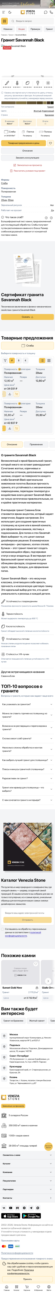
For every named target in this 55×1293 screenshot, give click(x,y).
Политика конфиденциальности (17, 1253)
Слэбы (4, 183)
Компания (7, 1172)
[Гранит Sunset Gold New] (20, 981)
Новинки (8, 29)
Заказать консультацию (27, 157)
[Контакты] (45, 12)
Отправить (27, 920)
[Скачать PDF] (10, 394)
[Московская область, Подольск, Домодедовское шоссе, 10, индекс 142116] (27, 1048)
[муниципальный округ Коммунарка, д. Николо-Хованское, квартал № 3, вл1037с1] (27, 1037)
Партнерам (8, 1189)
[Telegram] (31, 1208)
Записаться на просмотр (29, 165)
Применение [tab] (36, 444)
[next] (51, 217)
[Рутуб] (17, 1208)
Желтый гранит (37, 1020)
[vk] (4, 1208)
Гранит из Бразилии (13, 1020)
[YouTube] (11, 1208)
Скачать (26, 317)
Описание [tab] (12, 444)
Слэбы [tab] (30, 345)
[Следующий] (48, 981)
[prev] (46, 217)
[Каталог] (4, 21)
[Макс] (38, 1208)
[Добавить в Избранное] (50, 143)
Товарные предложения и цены (23, 143)
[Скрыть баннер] (52, 4)
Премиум (35, 29)
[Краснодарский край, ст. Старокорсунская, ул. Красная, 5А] (27, 1069)
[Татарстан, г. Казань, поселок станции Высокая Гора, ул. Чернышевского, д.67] (27, 1080)
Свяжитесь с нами (11, 1155)
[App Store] (10, 1216)
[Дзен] (24, 1208)
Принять (27, 1279)
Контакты (7, 1198)
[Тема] (3, 12)
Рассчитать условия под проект (29, 170)
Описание (27, 150)
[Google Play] (31, 1216)
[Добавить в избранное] (35, 964)
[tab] (42, 360)
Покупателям (9, 1181)
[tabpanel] (27, 393)
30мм (11, 200)
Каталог (6, 1164)
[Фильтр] (5, 360)
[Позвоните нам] (51, 12)
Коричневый (48, 111)
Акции (21, 29)
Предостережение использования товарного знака (26, 1258)
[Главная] (28, 12)
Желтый (37, 111)
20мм (4, 200)
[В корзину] (16, 394)
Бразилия (49, 115)
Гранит (50, 107)
